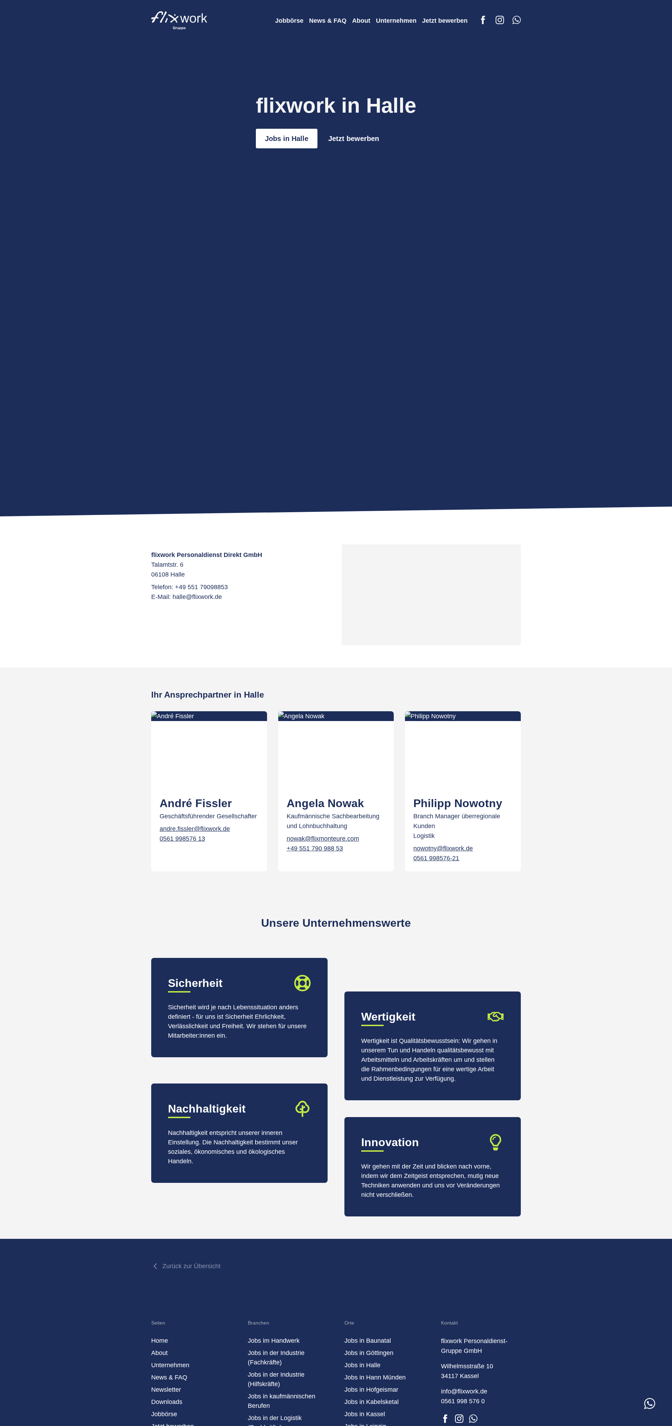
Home (159, 1340)
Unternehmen (396, 20)
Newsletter (166, 1389)
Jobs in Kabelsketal (371, 1401)
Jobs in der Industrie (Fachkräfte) (276, 1357)
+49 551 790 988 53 (315, 848)
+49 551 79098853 (201, 587)
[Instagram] (500, 20)
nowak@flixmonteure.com (323, 838)
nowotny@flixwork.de (443, 848)
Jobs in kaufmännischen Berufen (281, 1401)
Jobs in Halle (286, 138)
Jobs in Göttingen (368, 1352)
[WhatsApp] (516, 20)
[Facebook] (483, 20)
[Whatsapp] (473, 1418)
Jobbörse (289, 20)
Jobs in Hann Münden (375, 1377)
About (361, 20)
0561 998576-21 (436, 858)
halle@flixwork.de (197, 596)
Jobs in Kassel (364, 1414)
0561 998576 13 (182, 838)
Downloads (166, 1401)
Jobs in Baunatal (367, 1340)
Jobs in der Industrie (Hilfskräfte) (276, 1379)
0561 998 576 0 (463, 1401)
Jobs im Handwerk (274, 1340)
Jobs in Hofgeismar (371, 1389)
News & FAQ (327, 20)
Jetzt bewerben (445, 20)
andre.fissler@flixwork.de (195, 828)
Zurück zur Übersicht (191, 1266)
